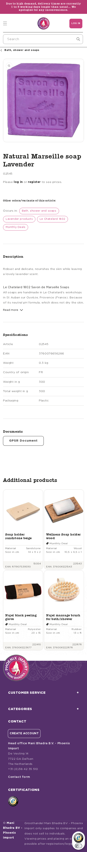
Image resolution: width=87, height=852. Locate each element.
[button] (5, 23)
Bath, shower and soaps (39, 211)
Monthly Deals (15, 227)
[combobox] (43, 39)
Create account (24, 733)
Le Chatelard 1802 (52, 219)
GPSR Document (23, 440)
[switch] (78, 846)
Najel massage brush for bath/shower (63, 617)
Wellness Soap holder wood (63, 536)
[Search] (78, 39)
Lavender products (19, 219)
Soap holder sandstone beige (18, 536)
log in (18, 182)
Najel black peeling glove (21, 617)
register (34, 182)
